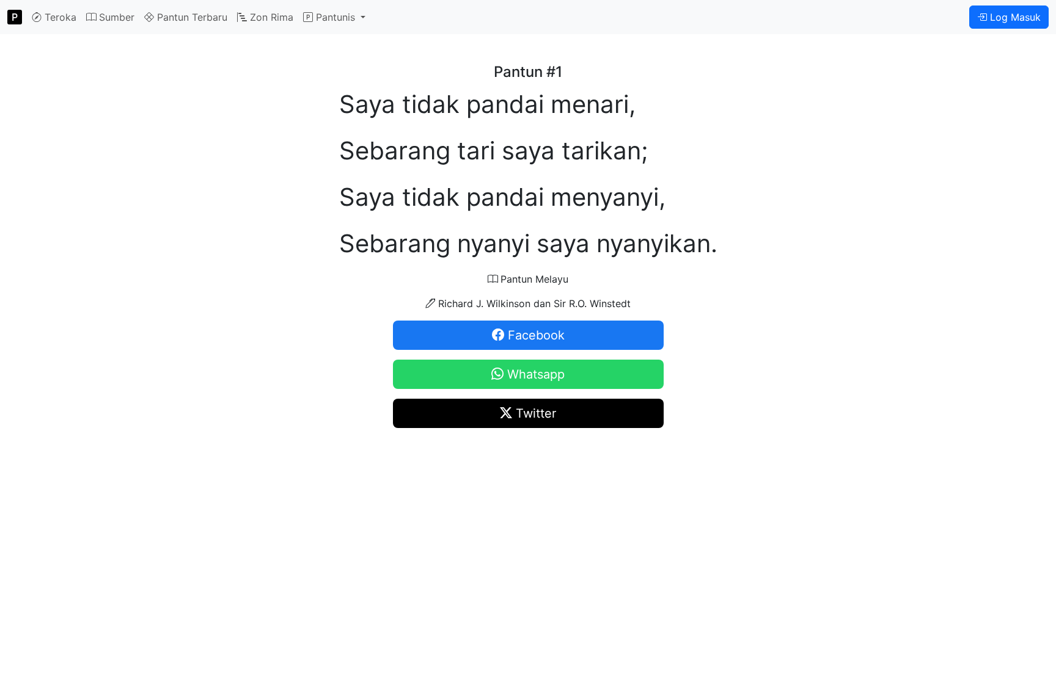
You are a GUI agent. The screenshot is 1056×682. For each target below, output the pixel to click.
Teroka (59, 17)
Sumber (115, 17)
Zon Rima (270, 17)
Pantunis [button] (335, 17)
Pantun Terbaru (190, 17)
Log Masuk (1014, 17)
